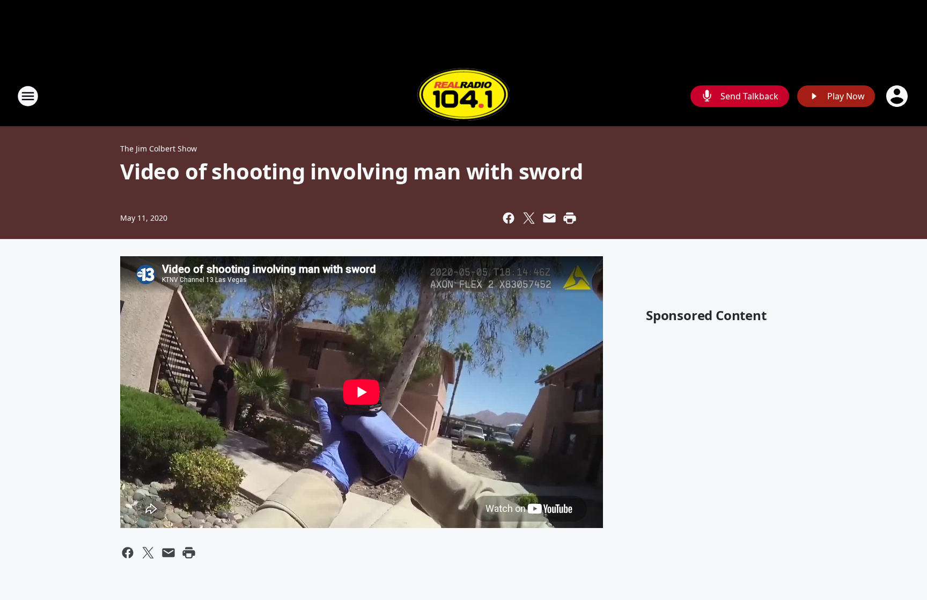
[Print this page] (569, 218)
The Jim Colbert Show (158, 148)
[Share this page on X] (528, 218)
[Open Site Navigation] (28, 96)
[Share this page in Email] (549, 218)
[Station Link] (463, 96)
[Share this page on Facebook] (508, 218)
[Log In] (898, 96)
